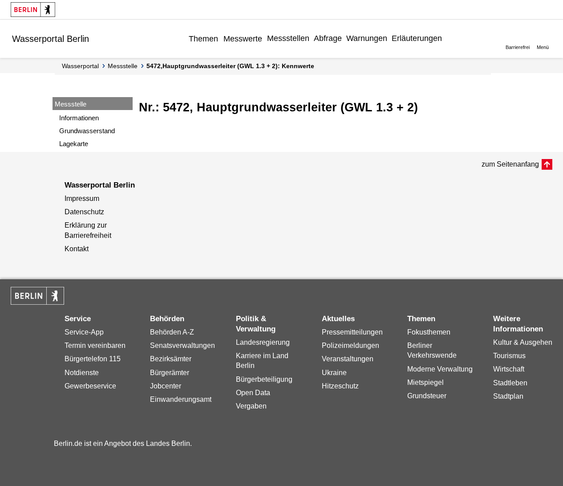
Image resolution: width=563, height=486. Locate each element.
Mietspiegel (425, 382)
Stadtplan (508, 396)
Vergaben (251, 406)
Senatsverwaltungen (182, 345)
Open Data (253, 392)
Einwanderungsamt (180, 399)
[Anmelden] (450, 38)
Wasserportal (80, 65)
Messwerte (242, 38)
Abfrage (328, 38)
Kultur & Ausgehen (522, 342)
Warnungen (366, 38)
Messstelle (123, 65)
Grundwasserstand (87, 131)
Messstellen (288, 38)
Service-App (84, 332)
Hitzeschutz (340, 386)
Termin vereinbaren (95, 345)
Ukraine (334, 372)
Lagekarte (73, 143)
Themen (203, 38)
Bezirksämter (170, 359)
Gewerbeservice (90, 386)
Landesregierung (263, 342)
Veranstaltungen (347, 359)
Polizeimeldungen (350, 345)
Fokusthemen (428, 332)
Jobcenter (165, 386)
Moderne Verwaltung (440, 369)
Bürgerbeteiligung (264, 379)
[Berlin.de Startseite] (33, 9)
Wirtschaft (508, 369)
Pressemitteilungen (352, 332)
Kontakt (77, 249)
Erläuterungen (417, 38)
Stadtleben (510, 383)
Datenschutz (84, 212)
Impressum (82, 198)
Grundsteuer (426, 396)
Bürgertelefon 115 (93, 359)
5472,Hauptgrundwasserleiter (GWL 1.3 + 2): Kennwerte (230, 65)
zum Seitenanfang (510, 164)
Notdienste (82, 372)
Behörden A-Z (172, 332)
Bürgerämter (169, 372)
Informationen (79, 118)
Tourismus (509, 355)
